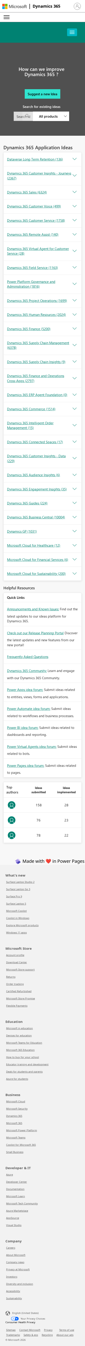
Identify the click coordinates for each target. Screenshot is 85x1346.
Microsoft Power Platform (21, 1130)
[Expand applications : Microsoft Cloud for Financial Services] (74, 559)
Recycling (47, 1335)
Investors (11, 1276)
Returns (10, 976)
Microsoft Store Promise (20, 998)
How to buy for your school (22, 1057)
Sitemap (11, 1330)
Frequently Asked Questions (27, 656)
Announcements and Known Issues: (33, 609)
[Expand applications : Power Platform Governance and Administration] (74, 284)
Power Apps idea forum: (25, 689)
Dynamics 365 (46, 6)
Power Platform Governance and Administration (31, 284)
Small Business (14, 1152)
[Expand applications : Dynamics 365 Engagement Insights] (74, 489)
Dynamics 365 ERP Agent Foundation (37, 394)
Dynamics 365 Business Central (36, 517)
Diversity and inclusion (19, 1283)
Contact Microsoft (29, 1330)
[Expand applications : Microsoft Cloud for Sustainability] (74, 574)
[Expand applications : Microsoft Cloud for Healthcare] (74, 545)
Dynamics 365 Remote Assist (32, 234)
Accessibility (13, 1291)
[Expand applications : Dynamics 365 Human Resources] (74, 315)
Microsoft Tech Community (22, 1203)
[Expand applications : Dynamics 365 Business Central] (74, 517)
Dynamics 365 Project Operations (37, 300)
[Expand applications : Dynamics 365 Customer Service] (74, 220)
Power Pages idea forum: (25, 765)
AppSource (12, 1218)
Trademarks (13, 1335)
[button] (77, 6)
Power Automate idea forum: (28, 708)
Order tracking (15, 984)
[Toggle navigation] (72, 32)
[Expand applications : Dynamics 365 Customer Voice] (74, 206)
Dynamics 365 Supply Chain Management (38, 345)
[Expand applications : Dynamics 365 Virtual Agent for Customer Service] (74, 251)
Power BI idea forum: (22, 727)
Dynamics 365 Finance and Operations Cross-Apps (35, 378)
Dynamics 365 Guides (27, 503)
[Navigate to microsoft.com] (14, 6)
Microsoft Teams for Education (24, 1042)
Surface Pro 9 (14, 896)
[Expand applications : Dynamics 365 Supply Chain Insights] (74, 362)
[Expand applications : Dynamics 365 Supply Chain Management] (74, 345)
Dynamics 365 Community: (27, 670)
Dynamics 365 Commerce (31, 409)
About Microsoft (15, 1255)
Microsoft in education (19, 1028)
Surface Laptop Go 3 (18, 889)
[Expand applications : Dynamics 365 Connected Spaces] (74, 442)
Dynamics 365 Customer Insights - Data (36, 458)
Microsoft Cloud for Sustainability (36, 573)
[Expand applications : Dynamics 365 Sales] (74, 192)
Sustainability (14, 1298)
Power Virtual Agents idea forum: (31, 746)
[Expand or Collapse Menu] (6, 17)
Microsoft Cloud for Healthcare (33, 545)
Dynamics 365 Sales (27, 192)
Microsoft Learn (15, 1196)
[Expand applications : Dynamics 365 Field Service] (74, 268)
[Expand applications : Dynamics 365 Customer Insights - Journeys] (74, 176)
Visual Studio (14, 1225)
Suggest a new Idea (42, 94)
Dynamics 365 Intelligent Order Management (30, 425)
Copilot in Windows (17, 918)
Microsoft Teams (15, 1137)
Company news (15, 1262)
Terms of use (66, 1330)
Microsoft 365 (14, 1123)
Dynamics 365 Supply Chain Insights (36, 361)
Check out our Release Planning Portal (35, 633)
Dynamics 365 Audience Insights (33, 475)
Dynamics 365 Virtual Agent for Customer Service (38, 251)
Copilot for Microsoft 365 (21, 1144)
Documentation (15, 1189)
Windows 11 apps (16, 932)
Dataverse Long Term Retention (35, 159)
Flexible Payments (16, 1005)
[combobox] (41, 116)
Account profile (15, 955)
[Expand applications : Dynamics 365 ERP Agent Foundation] (74, 395)
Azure (9, 1174)
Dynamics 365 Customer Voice (34, 206)
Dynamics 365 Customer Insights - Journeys (39, 175)
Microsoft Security (17, 1108)
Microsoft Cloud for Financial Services (37, 559)
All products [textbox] (48, 116)
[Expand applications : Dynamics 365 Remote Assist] (74, 235)
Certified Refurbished (19, 991)
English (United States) (25, 1313)
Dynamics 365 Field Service (32, 267)
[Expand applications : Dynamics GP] (74, 531)
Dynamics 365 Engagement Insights (37, 489)
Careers (10, 1247)
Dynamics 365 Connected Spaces (35, 442)
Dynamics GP (22, 531)
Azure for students (17, 1078)
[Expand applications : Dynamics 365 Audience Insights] (74, 475)
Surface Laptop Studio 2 (20, 882)
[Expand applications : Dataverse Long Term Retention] (74, 159)
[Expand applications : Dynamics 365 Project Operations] (74, 300)
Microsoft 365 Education (20, 1050)
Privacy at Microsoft (18, 1269)
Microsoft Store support (20, 969)
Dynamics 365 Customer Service (36, 220)
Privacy (48, 1330)
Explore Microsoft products (22, 925)
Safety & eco (31, 1335)
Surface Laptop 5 (16, 903)
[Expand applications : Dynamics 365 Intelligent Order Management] (74, 425)
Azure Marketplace (17, 1210)
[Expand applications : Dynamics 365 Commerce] (74, 409)
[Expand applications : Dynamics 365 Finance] (74, 329)
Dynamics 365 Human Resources (36, 314)
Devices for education (19, 1035)
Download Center (16, 962)
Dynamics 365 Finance (29, 329)
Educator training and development (27, 1064)
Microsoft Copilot (16, 910)
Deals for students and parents (24, 1071)
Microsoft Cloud (15, 1101)
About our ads (64, 1335)
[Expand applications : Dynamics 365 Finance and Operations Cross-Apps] (74, 378)
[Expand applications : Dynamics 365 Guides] (74, 503)
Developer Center (16, 1181)
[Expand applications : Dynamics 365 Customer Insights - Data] (74, 458)
